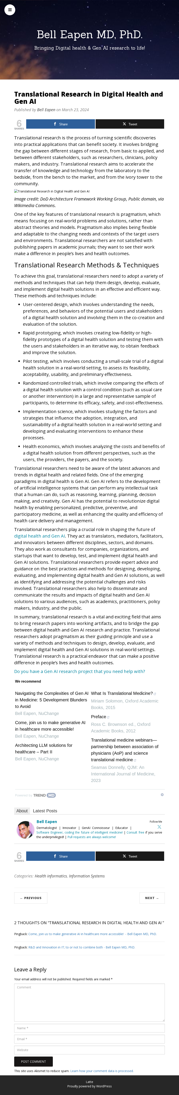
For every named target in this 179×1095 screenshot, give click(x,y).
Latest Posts (45, 810)
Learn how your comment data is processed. (102, 1071)
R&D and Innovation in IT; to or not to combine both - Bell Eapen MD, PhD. (81, 947)
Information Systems (87, 876)
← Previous (31, 898)
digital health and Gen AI (39, 536)
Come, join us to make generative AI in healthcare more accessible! (50, 726)
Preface (98, 716)
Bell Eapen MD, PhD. (90, 34)
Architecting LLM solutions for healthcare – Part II (43, 748)
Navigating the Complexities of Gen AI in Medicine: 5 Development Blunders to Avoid (52, 700)
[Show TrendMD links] (162, 794)
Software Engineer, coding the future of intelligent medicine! (79, 832)
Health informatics (51, 876)
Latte (89, 1082)
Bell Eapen (46, 109)
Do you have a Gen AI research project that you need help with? (79, 671)
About (22, 810)
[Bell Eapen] (25, 829)
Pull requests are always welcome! (91, 837)
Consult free (136, 832)
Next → (152, 898)
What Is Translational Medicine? (122, 693)
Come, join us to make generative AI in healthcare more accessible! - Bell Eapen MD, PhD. (92, 934)
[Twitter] (159, 826)
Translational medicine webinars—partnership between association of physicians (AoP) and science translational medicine (124, 750)
